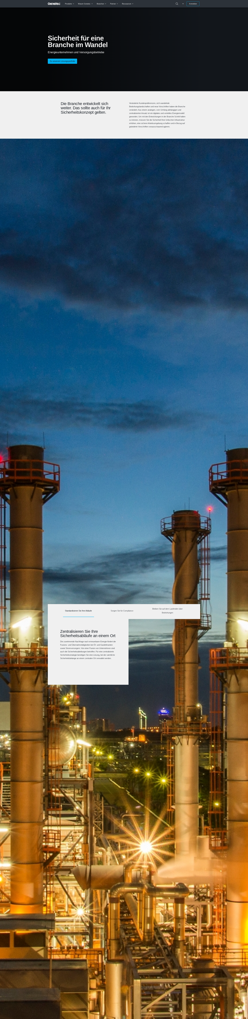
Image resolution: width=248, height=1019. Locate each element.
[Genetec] (54, 4)
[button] (62, 61)
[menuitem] (69, 3)
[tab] (78, 611)
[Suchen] (177, 3)
